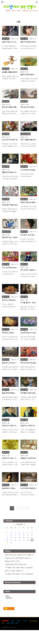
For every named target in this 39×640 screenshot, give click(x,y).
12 (19, 535)
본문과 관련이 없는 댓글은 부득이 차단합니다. (19, 555)
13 (23, 535)
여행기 (19, 621)
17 (11, 537)
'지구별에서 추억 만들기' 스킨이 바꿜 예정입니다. (20, 574)
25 (15, 540)
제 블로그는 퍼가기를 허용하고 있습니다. (18, 558)
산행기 (13, 621)
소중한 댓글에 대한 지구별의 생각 (15, 564)
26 (19, 540)
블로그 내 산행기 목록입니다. (14, 571)
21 (27, 537)
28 (28, 540)
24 (11, 540)
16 (7, 537)
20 (23, 537)
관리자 (13, 10)
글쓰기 (19, 10)
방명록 (8, 10)
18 (15, 537)
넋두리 (25, 621)
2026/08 (19, 524)
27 (23, 540)
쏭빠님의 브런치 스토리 (30, 10)
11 (15, 535)
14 (27, 535)
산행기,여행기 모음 (12, 623)
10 (11, 535)
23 (7, 540)
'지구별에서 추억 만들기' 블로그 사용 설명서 (19, 567)
